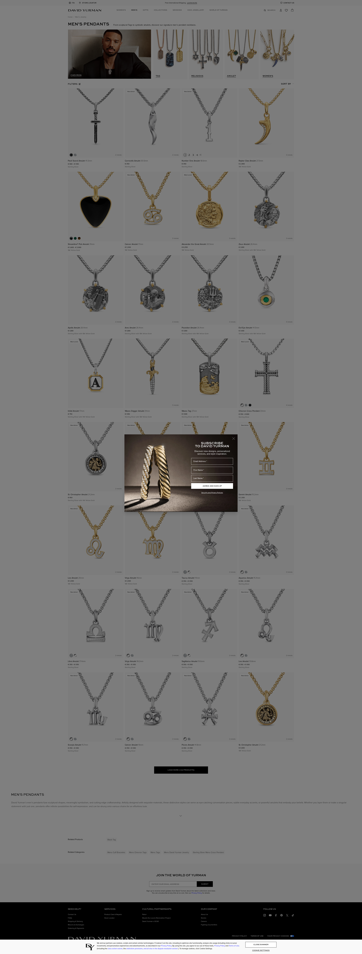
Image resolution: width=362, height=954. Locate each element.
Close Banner (260, 944)
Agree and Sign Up (212, 486)
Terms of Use (234, 946)
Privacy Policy (166, 946)
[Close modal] (235, 437)
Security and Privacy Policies (212, 492)
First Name (198, 470)
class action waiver (115, 948)
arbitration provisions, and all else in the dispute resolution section (152, 948)
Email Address (199, 461)
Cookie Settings (261, 950)
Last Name (198, 478)
